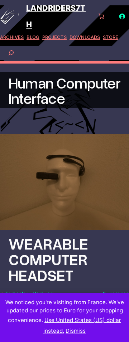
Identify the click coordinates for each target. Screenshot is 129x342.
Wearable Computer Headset (48, 259)
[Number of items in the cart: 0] (101, 16)
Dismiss (76, 330)
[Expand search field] (11, 53)
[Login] (122, 16)
